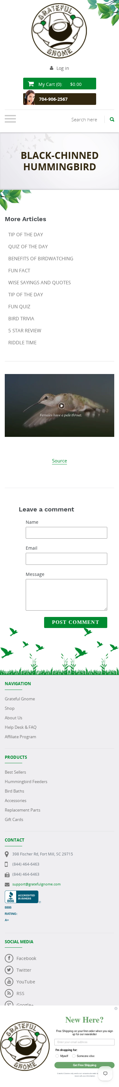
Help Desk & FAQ (20, 727)
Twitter (24, 970)
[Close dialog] (116, 1008)
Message (35, 574)
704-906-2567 (53, 99)
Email (31, 548)
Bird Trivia (21, 318)
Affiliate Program (20, 737)
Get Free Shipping (84, 1065)
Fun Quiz (19, 306)
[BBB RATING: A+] (23, 893)
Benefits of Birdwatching (40, 258)
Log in (62, 68)
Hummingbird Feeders (26, 781)
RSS (20, 993)
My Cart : (59, 84)
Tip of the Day (25, 234)
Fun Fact (19, 270)
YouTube (26, 982)
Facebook (26, 958)
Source (59, 460)
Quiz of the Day (28, 246)
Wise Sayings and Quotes (39, 282)
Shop (10, 708)
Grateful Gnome (20, 699)
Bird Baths (14, 791)
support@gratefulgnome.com (36, 884)
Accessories (15, 800)
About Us (13, 718)
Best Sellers (15, 772)
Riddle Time (22, 342)
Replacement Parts (22, 810)
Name (32, 522)
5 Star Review (24, 330)
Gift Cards (14, 819)
